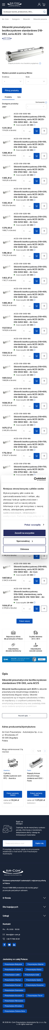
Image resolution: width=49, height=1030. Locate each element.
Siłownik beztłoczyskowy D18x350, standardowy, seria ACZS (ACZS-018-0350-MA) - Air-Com (30, 269)
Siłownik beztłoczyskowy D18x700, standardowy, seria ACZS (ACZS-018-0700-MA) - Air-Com (30, 444)
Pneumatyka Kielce (33, 969)
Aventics (7, 770)
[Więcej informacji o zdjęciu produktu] (40, 63)
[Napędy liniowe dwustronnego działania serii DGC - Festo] (36, 762)
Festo (29, 770)
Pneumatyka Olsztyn (13, 980)
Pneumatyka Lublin (12, 975)
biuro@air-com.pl (13, 935)
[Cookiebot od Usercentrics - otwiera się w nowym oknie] (34, 479)
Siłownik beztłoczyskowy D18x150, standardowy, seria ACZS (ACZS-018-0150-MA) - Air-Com (30, 169)
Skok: (28, 77)
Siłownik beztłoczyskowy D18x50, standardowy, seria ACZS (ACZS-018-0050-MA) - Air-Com (30, 119)
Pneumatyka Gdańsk (35, 964)
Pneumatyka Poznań (13, 985)
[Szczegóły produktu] (44, 131)
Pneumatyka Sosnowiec (14, 990)
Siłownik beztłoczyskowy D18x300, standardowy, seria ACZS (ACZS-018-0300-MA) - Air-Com (30, 244)
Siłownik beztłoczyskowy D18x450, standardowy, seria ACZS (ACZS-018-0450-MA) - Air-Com (30, 319)
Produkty (8, 97)
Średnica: (5, 77)
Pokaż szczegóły (32, 524)
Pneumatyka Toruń (35, 996)
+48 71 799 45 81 (13, 939)
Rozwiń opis (23, 716)
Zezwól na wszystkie (24, 533)
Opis (19, 97)
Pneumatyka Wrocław (13, 1006)
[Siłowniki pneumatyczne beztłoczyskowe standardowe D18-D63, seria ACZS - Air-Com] (24, 54)
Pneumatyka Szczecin (13, 996)
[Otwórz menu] (4, 4)
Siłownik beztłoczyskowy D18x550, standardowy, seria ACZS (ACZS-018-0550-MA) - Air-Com (30, 369)
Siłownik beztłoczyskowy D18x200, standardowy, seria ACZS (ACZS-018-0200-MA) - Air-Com (30, 194)
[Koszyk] (44, 4)
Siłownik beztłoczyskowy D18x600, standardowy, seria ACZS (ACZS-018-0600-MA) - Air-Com (30, 394)
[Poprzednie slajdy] (33, 751)
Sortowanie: (40, 102)
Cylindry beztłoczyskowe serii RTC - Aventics (12, 775)
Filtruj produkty (12, 90)
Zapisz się (39, 843)
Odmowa (24, 549)
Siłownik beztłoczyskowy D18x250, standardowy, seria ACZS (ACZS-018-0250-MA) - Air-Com (30, 219)
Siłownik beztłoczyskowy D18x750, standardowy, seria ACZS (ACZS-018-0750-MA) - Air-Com (30, 469)
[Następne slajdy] (45, 751)
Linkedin (14, 945)
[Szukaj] (44, 11)
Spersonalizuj (23, 541)
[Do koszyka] (37, 131)
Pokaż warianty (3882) (13, 794)
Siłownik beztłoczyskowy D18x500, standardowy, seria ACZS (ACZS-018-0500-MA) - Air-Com (30, 344)
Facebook (4, 945)
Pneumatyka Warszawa (14, 1001)
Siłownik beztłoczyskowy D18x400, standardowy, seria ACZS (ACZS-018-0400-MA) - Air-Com (30, 294)
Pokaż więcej (24, 621)
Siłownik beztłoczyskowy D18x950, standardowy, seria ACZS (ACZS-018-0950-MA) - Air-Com (30, 569)
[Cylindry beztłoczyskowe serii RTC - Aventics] (12, 762)
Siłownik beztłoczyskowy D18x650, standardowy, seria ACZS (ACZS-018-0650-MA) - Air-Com (30, 419)
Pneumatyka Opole (33, 980)
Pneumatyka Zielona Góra (15, 1011)
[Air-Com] (7, 39)
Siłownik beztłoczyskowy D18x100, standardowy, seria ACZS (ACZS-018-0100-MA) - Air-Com (30, 144)
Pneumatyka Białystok (13, 964)
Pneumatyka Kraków (13, 969)
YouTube (9, 945)
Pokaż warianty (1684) (36, 794)
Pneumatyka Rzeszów (35, 985)
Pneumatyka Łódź (32, 975)
